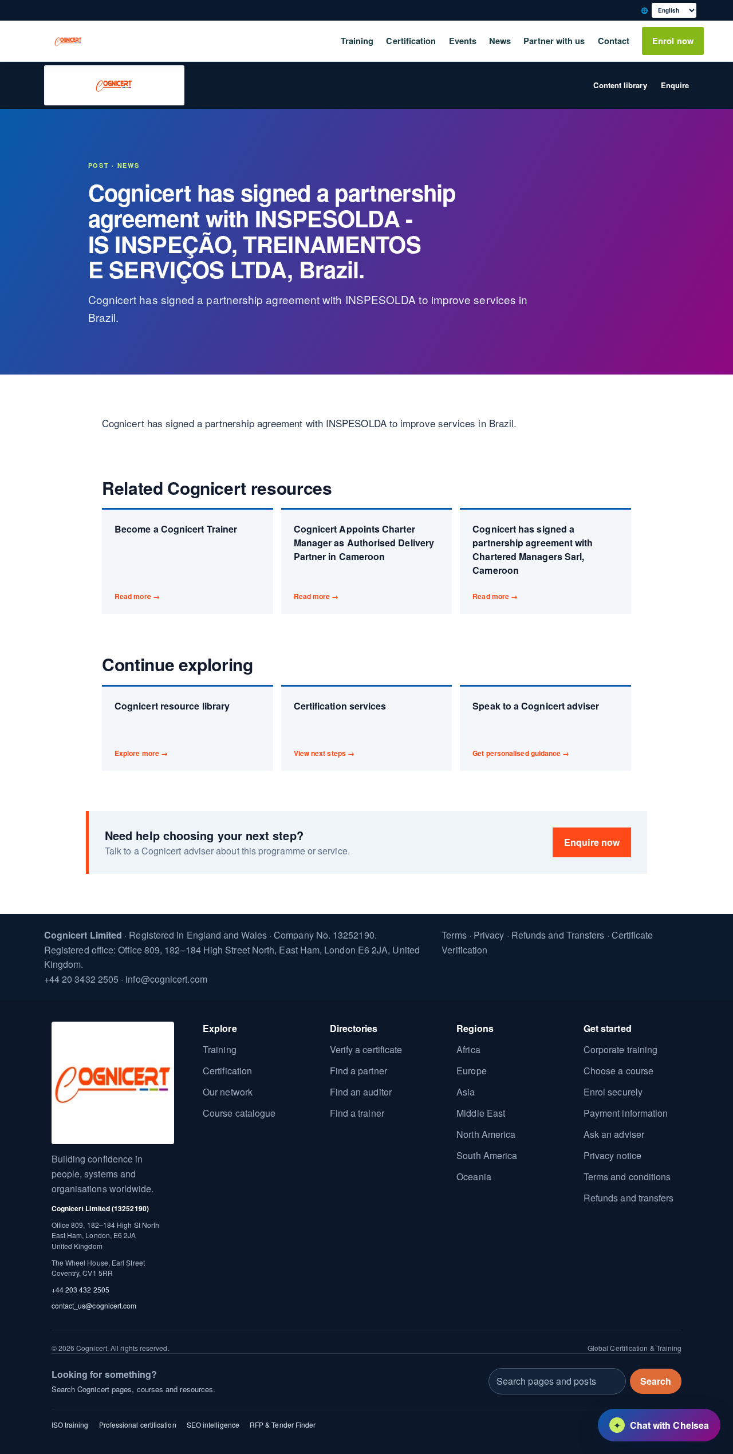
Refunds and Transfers (558, 934)
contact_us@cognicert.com (94, 1305)
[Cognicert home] (68, 41)
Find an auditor (361, 1091)
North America (485, 1134)
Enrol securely (613, 1091)
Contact (614, 40)
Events (462, 40)
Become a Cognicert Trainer (176, 561)
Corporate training (620, 1049)
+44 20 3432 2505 (81, 978)
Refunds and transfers (629, 1197)
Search (655, 1381)
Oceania (473, 1176)
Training (357, 40)
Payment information (626, 1113)
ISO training (70, 1424)
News (500, 40)
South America (486, 1155)
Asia (465, 1091)
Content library (620, 85)
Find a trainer (357, 1113)
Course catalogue (239, 1113)
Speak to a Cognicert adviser (535, 728)
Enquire (675, 85)
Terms (454, 934)
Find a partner (358, 1070)
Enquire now (592, 842)
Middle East (480, 1113)
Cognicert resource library (172, 728)
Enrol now (672, 40)
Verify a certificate (366, 1049)
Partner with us (554, 40)
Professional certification (137, 1424)
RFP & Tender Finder (283, 1424)
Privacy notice (612, 1155)
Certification (411, 40)
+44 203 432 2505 (80, 1289)
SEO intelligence (213, 1424)
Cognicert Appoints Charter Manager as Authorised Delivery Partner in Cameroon (364, 561)
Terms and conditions (627, 1176)
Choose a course (618, 1070)
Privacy (489, 934)
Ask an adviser (614, 1134)
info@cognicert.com (166, 978)
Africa (468, 1049)
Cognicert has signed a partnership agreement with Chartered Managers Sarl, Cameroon (532, 561)
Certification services (340, 728)
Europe (471, 1070)
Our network (228, 1091)
